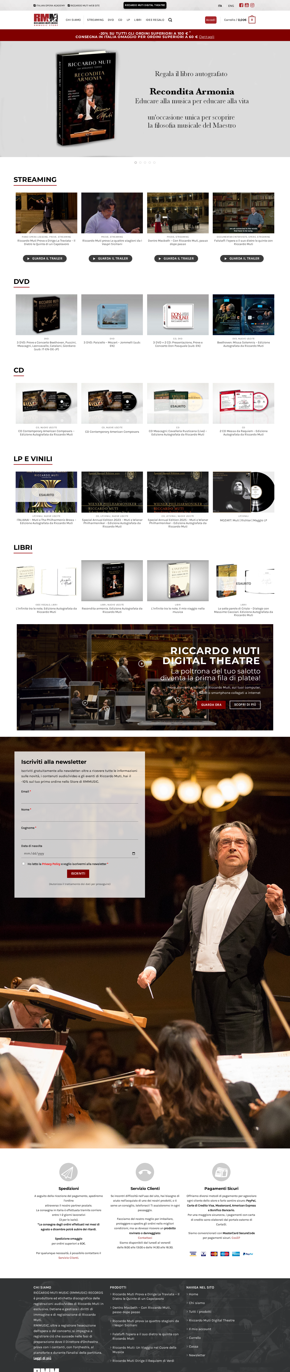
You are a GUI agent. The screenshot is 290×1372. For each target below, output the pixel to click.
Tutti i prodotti (200, 1311)
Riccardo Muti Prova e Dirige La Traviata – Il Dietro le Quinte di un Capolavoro (46, 242)
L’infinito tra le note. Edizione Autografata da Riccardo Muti (46, 610)
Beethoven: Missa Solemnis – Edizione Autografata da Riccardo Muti (243, 344)
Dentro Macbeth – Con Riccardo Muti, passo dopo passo (178, 242)
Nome (26, 809)
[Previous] (11, 99)
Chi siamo (197, 1302)
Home (193, 1294)
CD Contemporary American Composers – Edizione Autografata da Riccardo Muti (46, 432)
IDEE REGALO (155, 20)
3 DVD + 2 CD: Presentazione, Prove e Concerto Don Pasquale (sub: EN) (178, 344)
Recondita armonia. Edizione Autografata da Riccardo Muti (112, 610)
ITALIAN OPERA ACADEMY (50, 5)
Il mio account (200, 1329)
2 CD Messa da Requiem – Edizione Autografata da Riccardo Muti (243, 432)
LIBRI (137, 20)
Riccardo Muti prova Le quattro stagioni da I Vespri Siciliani (112, 242)
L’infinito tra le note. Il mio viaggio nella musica (178, 610)
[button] (239, 20)
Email (26, 791)
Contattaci (145, 1238)
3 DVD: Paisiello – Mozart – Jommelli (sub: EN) (112, 344)
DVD (111, 20)
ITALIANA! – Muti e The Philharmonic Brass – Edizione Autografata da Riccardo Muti (46, 521)
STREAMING (95, 20)
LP (128, 20)
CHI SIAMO (73, 20)
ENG (231, 6)
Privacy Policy (51, 864)
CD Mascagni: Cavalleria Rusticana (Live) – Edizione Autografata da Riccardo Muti (178, 432)
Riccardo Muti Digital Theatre (212, 1320)
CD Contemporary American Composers (112, 432)
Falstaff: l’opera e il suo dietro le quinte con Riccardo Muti (243, 242)
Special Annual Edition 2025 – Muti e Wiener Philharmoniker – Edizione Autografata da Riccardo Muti (178, 523)
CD (120, 20)
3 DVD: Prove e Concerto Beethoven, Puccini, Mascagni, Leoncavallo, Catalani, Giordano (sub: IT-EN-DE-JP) (46, 346)
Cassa (193, 1346)
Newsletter (197, 1355)
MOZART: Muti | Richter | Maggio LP (243, 520)
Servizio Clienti (68, 1258)
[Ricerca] (170, 20)
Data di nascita (31, 846)
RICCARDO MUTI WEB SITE (85, 5)
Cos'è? (236, 1238)
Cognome (28, 828)
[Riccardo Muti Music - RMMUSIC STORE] (46, 20)
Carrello (195, 1337)
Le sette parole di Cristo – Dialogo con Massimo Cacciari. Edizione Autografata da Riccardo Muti (243, 612)
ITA (220, 6)
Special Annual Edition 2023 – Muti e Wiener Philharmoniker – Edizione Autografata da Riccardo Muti (112, 523)
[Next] (279, 99)
